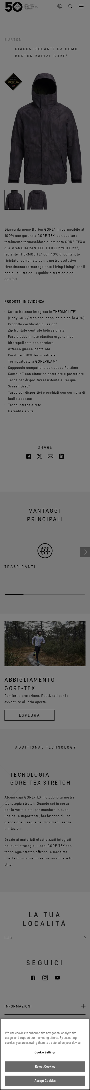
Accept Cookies (45, 1081)
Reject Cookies (45, 1066)
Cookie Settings (45, 1052)
